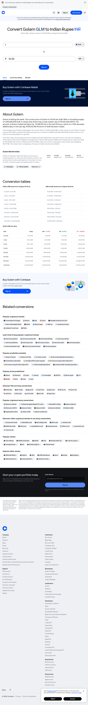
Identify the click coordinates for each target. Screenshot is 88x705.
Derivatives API (50, 655)
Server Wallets (50, 609)
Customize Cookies (76, 692)
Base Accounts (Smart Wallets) (55, 614)
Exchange (48, 591)
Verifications (49, 633)
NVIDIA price (49, 677)
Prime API (48, 653)
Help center (6, 571)
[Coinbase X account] (10, 690)
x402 (46, 620)
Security (5, 548)
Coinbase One (49, 545)
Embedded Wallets (51, 612)
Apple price (49, 679)
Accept (72, 699)
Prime (47, 586)
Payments (48, 577)
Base (46, 606)
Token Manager (50, 579)
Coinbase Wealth (51, 548)
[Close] (83, 691)
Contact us (6, 574)
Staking (47, 589)
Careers (5, 540)
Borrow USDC (49, 543)
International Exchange (53, 594)
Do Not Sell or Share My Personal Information (18, 562)
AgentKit (48, 639)
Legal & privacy (7, 554)
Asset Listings (50, 571)
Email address (49, 474)
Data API (48, 631)
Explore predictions (52, 565)
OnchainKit (49, 628)
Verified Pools (50, 597)
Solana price (49, 667)
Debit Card (48, 554)
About (4, 537)
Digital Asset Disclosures (11, 565)
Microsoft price (50, 682)
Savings (47, 562)
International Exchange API (54, 650)
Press (4, 545)
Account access (7, 588)
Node (47, 636)
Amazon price (49, 685)
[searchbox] (81, 58)
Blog (4, 543)
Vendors (5, 551)
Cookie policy (7, 556)
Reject (53, 699)
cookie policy (52, 691)
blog (4, 690)
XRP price (48, 670)
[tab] (5, 77)
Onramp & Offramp (51, 617)
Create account (7, 577)
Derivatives (49, 556)
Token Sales (49, 559)
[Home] (3, 12)
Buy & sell (48, 537)
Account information (9, 582)
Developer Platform (52, 603)
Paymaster (48, 625)
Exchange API (49, 647)
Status (4, 593)
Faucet (47, 644)
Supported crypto (8, 590)
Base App (48, 540)
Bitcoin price (49, 662)
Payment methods (8, 585)
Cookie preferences (9, 559)
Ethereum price (50, 665)
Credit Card (49, 551)
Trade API (48, 622)
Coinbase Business (51, 574)
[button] (85, 13)
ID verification (7, 579)
